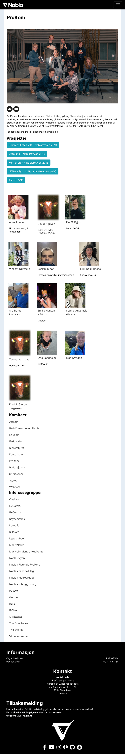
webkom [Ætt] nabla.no (19, 715)
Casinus (14, 499)
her (70, 125)
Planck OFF (16, 180)
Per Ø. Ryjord (74, 222)
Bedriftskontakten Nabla (24, 428)
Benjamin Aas (46, 268)
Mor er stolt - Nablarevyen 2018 (28, 162)
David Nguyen (46, 223)
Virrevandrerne (18, 636)
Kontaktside (62, 677)
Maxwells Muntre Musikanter (26, 551)
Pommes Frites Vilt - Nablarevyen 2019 (33, 145)
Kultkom (14, 532)
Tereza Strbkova (19, 359)
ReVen (13, 610)
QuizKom (14, 597)
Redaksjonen (17, 467)
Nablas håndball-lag (21, 571)
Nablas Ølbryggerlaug (22, 584)
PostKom (14, 590)
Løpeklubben (17, 538)
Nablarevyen (17, 558)
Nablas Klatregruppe (22, 577)
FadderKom (16, 441)
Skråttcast (15, 616)
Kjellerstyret (16, 448)
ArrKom (13, 421)
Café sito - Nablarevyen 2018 (27, 153)
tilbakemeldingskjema (25, 712)
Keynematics (17, 519)
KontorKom (16, 454)
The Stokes (16, 629)
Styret (13, 480)
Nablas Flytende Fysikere (24, 564)
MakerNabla (16, 545)
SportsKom (16, 474)
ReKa (12, 603)
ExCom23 (15, 506)
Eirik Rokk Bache (90, 268)
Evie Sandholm (47, 357)
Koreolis (14, 525)
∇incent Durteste (19, 268)
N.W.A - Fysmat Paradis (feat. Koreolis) (32, 171)
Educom (14, 434)
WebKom (14, 487)
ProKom (14, 461)
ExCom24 (15, 512)
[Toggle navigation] (117, 4)
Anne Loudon (17, 222)
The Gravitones (18, 623)
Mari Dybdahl (74, 357)
